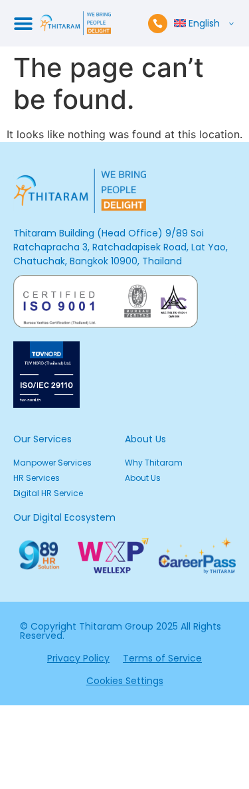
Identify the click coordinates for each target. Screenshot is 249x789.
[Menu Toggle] (23, 23)
